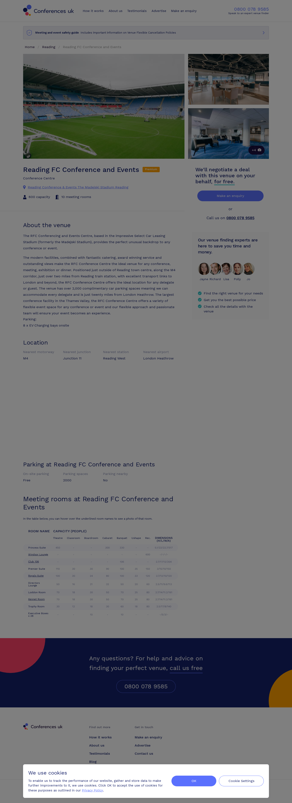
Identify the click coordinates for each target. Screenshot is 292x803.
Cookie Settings (241, 781)
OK (194, 781)
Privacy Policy (92, 790)
